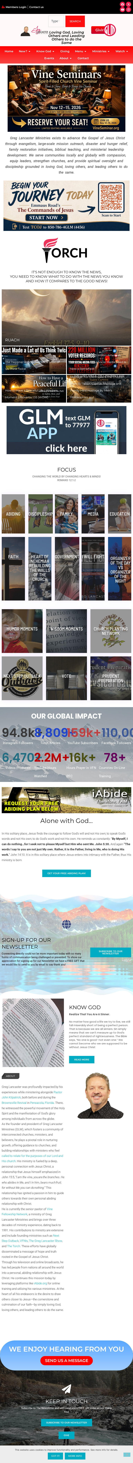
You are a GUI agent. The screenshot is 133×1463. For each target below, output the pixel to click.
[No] (126, 1455)
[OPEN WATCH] (127, 51)
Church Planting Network (111, 631)
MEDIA (93, 513)
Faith (13, 556)
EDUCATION (120, 513)
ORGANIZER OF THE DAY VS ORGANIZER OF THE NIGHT (120, 569)
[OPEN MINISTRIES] (108, 51)
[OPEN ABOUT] (70, 58)
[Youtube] (122, 9)
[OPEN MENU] (85, 51)
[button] (8, 346)
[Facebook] (122, 4)
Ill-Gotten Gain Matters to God (40, 340)
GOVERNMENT (67, 556)
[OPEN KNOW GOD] (53, 51)
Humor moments (22, 628)
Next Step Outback (22, 676)
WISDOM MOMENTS (66, 628)
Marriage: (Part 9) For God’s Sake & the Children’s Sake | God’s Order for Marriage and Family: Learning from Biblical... (98, 390)
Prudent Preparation (110, 678)
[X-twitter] (128, 4)
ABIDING (13, 513)
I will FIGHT (93, 556)
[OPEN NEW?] (29, 51)
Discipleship (40, 513)
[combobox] (56, 21)
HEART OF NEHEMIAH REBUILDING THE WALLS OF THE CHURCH (40, 568)
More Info (75, 1455)
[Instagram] (128, 9)
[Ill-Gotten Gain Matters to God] (66, 317)
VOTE (66, 676)
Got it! (55, 1455)
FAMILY (66, 513)
